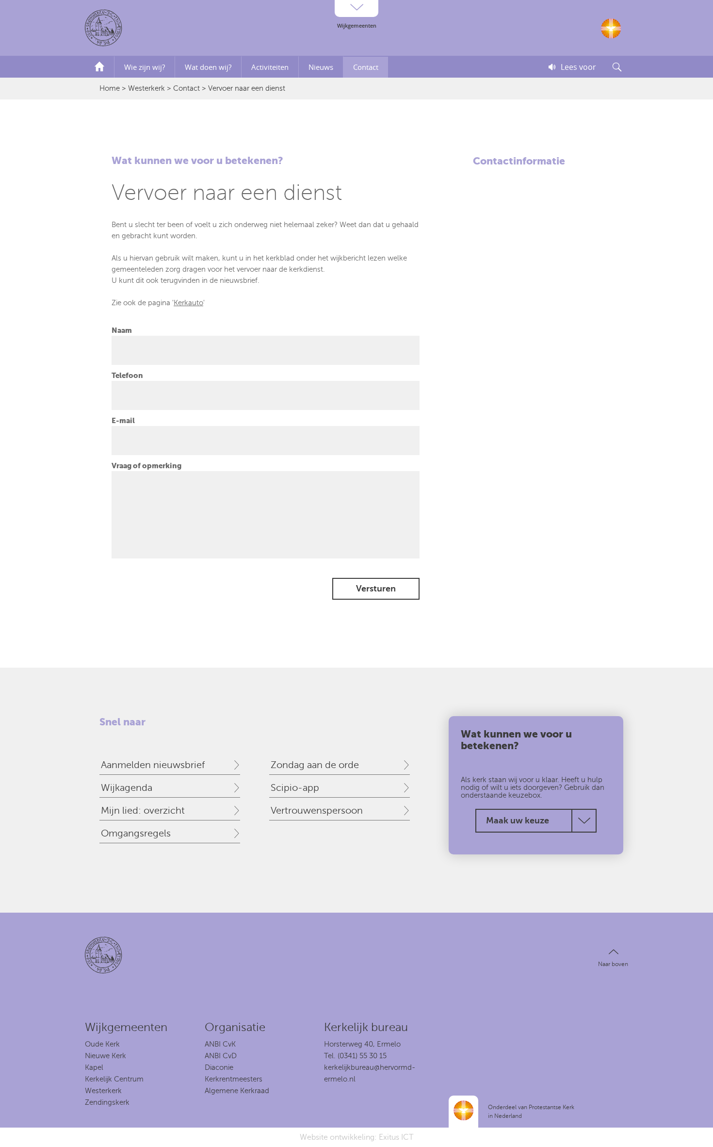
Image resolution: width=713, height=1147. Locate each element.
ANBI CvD (221, 1056)
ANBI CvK (220, 1044)
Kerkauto (188, 303)
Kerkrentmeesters (233, 1079)
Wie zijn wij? (144, 67)
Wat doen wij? (208, 67)
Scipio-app (295, 787)
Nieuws (320, 67)
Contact (365, 67)
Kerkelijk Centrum (114, 1079)
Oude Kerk (102, 1044)
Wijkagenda (126, 787)
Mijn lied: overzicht (143, 810)
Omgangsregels (136, 833)
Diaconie (219, 1067)
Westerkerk (146, 88)
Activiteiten (270, 67)
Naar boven (613, 964)
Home (109, 88)
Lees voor (578, 67)
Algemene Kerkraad (237, 1091)
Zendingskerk (107, 1102)
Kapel (94, 1067)
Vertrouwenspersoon (317, 810)
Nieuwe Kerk (105, 1056)
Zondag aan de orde (315, 764)
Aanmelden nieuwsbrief (153, 764)
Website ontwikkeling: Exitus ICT (356, 1137)
